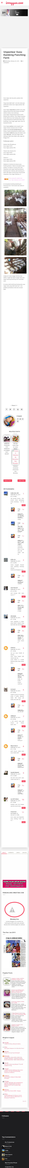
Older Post (22, 480)
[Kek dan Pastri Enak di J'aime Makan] (15, 438)
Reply (23, 505)
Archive (24, 852)
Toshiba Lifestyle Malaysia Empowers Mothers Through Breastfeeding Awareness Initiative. (13, 1071)
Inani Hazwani (14, 587)
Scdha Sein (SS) (15, 493)
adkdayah (13, 715)
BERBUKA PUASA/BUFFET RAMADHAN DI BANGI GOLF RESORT (7, 449)
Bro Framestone (9, 1142)
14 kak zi (6, 1075)
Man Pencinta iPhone (11, 1162)
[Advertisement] (14, 32)
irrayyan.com (14, 2)
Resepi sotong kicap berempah (12, 1052)
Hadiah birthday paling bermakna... (12, 1043)
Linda (6, 1150)
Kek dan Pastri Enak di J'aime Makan (15, 446)
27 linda (6, 1081)
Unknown (13, 647)
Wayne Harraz (14, 745)
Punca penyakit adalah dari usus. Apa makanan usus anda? (17, 179)
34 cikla (6, 1042)
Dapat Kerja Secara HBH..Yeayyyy (12, 1090)
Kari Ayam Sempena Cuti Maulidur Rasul (14, 1048)
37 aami (6, 1068)
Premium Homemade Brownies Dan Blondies (15, 470)
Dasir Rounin (8, 1154)
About (4, 852)
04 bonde (6, 1056)
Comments (11, 852)
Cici (6, 1158)
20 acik (6, 1063)
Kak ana (6, 1051)
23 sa (5, 1047)
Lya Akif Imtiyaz (15, 799)
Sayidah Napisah (15, 772)
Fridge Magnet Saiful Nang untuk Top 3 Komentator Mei (19, 1014)
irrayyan (19, 416)
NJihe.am (13, 559)
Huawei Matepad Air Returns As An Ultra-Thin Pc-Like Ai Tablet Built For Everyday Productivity (13, 1096)
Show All (24, 1101)
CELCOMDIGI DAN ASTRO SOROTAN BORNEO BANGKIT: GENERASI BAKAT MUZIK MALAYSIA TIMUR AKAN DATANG (14, 1058)
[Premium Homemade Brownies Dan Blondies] (15, 457)
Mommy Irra (14, 919)
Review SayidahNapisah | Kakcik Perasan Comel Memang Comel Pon (18, 991)
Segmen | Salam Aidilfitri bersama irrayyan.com (18, 979)
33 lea (6, 1094)
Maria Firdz (8, 1146)
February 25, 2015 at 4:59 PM (20, 712)
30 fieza (6, 1089)
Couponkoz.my (9, 1166)
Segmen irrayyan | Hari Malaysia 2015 (17, 1025)
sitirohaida (13, 616)
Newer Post (7, 480)
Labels (18, 852)
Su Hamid (13, 689)
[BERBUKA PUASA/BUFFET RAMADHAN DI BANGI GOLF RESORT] (6, 438)
